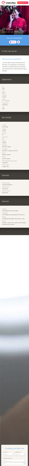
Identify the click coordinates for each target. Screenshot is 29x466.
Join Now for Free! (22, 2)
